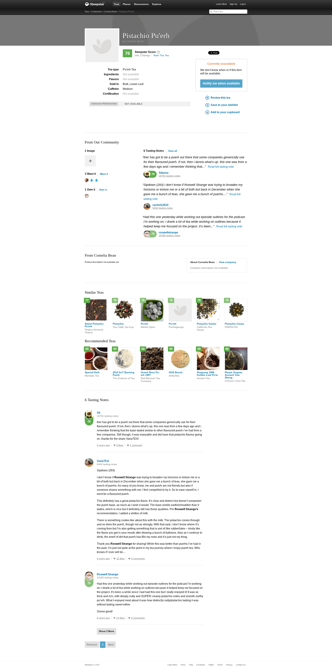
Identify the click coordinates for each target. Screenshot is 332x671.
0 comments (138, 558)
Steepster (97, 4)
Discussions (141, 4)
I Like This (114, 445)
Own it (103, 189)
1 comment (136, 445)
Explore (156, 4)
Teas (116, 4)
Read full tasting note (221, 166)
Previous (92, 644)
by (133, 41)
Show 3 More (106, 631)
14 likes (120, 618)
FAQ (191, 665)
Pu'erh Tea (129, 69)
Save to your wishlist (224, 104)
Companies (96, 11)
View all (172, 150)
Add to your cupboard (225, 112)
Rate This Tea (161, 55)
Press (183, 665)
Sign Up (233, 4)
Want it (104, 174)
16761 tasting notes (169, 176)
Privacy (229, 665)
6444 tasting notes (163, 208)
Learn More (221, 4)
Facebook (200, 665)
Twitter (211, 665)
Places (127, 4)
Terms (220, 665)
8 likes (119, 445)
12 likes (120, 558)
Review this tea (220, 97)
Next (111, 644)
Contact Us (241, 665)
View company (227, 262)
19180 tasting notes (169, 235)
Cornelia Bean (110, 11)
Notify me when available (221, 83)
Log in (243, 4)
